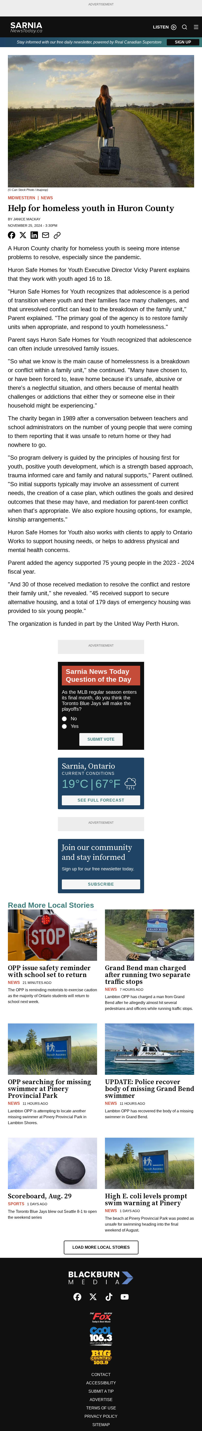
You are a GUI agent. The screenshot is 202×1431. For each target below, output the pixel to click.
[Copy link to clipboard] (57, 235)
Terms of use (101, 1408)
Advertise (101, 1400)
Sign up (183, 42)
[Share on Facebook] (11, 235)
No (74, 718)
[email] (45, 235)
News (47, 198)
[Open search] (184, 27)
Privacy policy (101, 1416)
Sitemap (101, 1425)
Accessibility (101, 1383)
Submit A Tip (101, 1391)
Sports (16, 1204)
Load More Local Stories (101, 1247)
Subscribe (101, 884)
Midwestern (21, 198)
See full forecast (101, 800)
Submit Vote (101, 739)
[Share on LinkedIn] (34, 235)
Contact (101, 1375)
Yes (75, 726)
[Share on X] (23, 235)
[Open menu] (196, 27)
